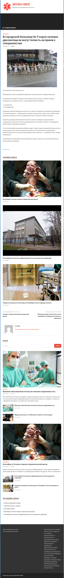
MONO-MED (21, 4)
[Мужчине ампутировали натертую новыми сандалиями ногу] (32, 387)
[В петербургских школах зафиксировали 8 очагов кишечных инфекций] (32, 256)
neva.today (6, 149)
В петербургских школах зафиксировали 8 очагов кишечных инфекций (27, 258)
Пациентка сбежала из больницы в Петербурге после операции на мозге (27, 303)
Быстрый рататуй (9, 508)
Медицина (6, 33)
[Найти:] (32, 346)
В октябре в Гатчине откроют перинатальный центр (20, 199)
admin (12, 46)
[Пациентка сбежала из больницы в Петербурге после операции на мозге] (32, 301)
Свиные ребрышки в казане (12, 503)
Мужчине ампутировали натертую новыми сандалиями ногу (29, 391)
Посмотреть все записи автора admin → (27, 329)
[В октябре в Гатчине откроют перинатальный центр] (32, 197)
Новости (5, 389)
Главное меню (10, 28)
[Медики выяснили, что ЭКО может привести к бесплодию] (8, 420)
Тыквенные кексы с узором (12, 506)
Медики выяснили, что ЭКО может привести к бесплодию (33, 415)
